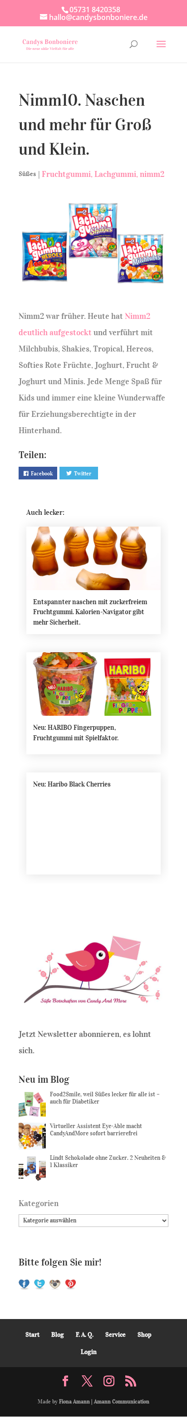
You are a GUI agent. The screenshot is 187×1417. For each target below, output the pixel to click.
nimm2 (152, 174)
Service (115, 1335)
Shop (145, 1335)
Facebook (42, 473)
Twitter (82, 473)
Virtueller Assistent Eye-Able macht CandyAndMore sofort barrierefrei (96, 1129)
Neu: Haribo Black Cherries (72, 784)
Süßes (27, 174)
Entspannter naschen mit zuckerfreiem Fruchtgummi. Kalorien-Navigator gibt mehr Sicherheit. (90, 612)
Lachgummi (115, 174)
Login (89, 1352)
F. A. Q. (85, 1335)
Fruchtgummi (66, 174)
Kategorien (39, 1203)
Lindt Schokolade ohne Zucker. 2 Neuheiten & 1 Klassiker (108, 1161)
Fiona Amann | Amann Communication (104, 1401)
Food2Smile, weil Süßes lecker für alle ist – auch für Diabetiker (105, 1097)
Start (32, 1335)
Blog (57, 1335)
